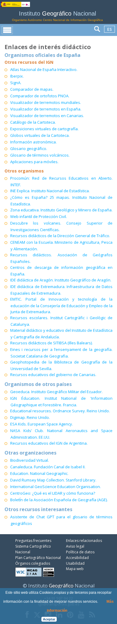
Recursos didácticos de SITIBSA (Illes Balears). (51, 343)
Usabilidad (75, 563)
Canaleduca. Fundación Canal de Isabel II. (48, 466)
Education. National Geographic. (39, 473)
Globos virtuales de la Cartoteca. (40, 135)
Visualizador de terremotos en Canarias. (47, 115)
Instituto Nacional (57, 16)
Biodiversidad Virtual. (29, 460)
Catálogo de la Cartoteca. (33, 122)
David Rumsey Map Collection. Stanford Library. (53, 480)
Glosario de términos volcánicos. (40, 155)
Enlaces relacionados (84, 540)
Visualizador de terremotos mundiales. (45, 102)
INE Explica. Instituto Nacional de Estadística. (50, 190)
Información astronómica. (33, 142)
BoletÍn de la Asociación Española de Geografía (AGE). (59, 499)
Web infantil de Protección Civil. (38, 216)
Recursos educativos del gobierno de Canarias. (53, 374)
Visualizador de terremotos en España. (45, 109)
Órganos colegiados (32, 563)
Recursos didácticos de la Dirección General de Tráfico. (60, 235)
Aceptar (49, 619)
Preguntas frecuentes (33, 540)
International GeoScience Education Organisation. (55, 486)
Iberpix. (17, 76)
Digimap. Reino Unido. (30, 417)
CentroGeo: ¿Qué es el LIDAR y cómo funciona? (52, 493)
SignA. (15, 82)
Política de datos (80, 552)
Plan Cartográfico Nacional (38, 557)
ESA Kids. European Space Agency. (41, 424)
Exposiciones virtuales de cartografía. (44, 128)
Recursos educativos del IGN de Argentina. (49, 443)
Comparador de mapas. (31, 89)
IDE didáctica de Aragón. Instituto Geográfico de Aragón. (60, 280)
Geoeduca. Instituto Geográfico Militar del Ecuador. (56, 391)
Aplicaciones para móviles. (34, 161)
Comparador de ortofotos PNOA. (39, 96)
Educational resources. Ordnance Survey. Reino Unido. (60, 411)
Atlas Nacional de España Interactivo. (43, 69)
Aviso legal (75, 546)
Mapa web (75, 568)
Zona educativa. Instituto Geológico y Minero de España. (61, 210)
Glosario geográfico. (28, 148)
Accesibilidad (77, 557)
